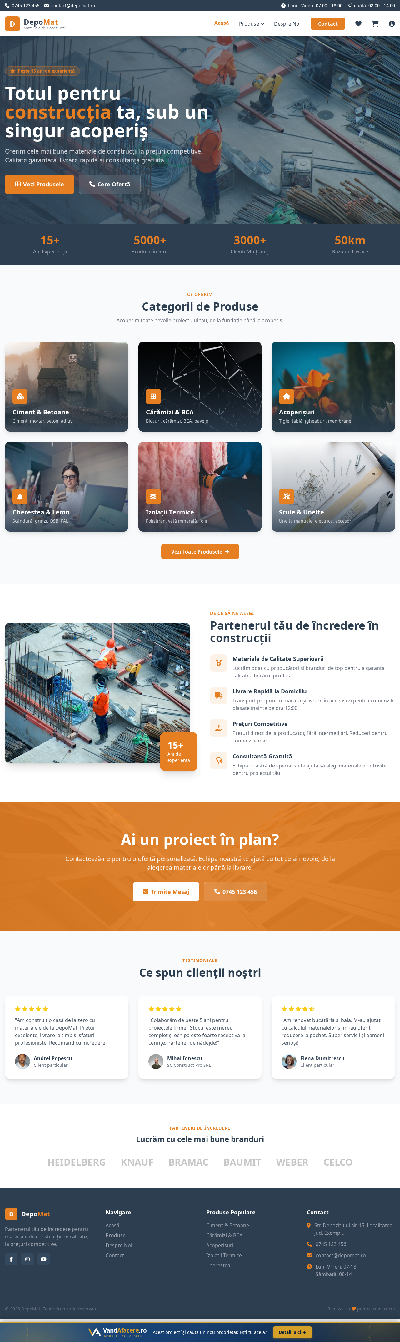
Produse (249, 23)
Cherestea (218, 1265)
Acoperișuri (219, 1245)
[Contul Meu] (392, 23)
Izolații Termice (224, 1255)
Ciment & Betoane (227, 1225)
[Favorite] (358, 23)
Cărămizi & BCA (224, 1235)
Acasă (221, 22)
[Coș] (375, 23)
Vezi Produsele (43, 184)
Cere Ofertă (114, 184)
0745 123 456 (239, 891)
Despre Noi (287, 23)
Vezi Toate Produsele (196, 551)
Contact (328, 23)
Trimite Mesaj (170, 891)
